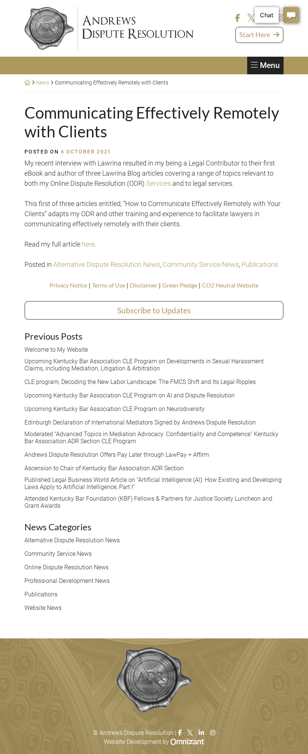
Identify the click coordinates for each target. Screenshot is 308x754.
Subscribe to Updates (154, 310)
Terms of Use (108, 285)
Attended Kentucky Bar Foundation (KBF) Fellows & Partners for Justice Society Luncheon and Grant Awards (148, 502)
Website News (43, 607)
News (42, 83)
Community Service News (201, 264)
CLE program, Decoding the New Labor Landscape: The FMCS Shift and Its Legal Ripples (140, 381)
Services (158, 183)
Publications (260, 264)
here (88, 244)
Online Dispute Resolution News (66, 567)
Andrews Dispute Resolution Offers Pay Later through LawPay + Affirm (116, 454)
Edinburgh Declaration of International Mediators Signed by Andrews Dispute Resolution (140, 422)
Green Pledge (179, 285)
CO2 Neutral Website (230, 285)
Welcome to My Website (56, 349)
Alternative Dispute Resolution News (106, 264)
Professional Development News (67, 580)
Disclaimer (143, 285)
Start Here (254, 34)
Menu (270, 65)
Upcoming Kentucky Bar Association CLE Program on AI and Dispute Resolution (129, 395)
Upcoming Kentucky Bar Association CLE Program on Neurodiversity (114, 408)
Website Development (132, 741)
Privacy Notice (68, 285)
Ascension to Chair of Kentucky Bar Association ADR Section (104, 468)
